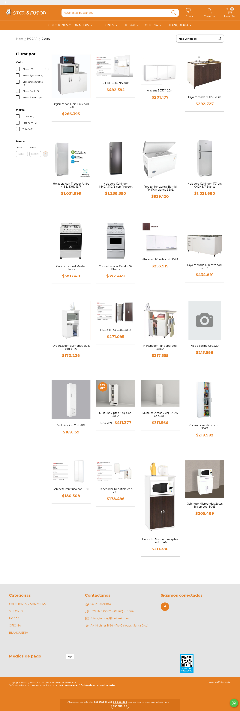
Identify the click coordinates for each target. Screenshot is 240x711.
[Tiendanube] (219, 682)
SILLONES (107, 25)
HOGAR (130, 25)
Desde (19, 147)
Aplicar (45, 154)
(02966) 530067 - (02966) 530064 (112, 611)
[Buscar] (174, 12)
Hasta (32, 147)
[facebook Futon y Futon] (5, 2)
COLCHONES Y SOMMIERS (69, 25)
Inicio (19, 38)
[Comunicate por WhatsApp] (234, 703)
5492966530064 (101, 604)
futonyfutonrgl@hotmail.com (110, 618)
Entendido (120, 706)
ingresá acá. (69, 685)
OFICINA (152, 25)
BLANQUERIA (178, 25)
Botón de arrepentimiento (98, 685)
